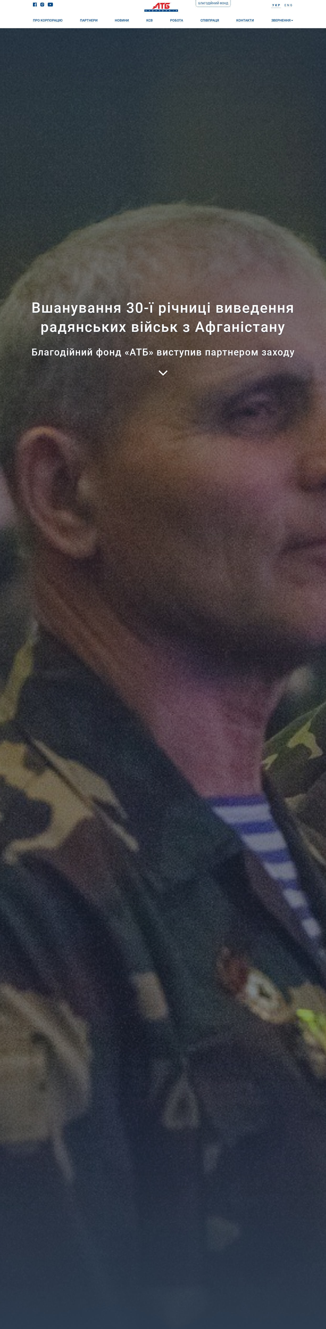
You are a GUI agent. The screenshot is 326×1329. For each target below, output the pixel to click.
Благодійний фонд (213, 3)
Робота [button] (176, 20)
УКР (276, 5)
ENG (288, 5)
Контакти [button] (245, 20)
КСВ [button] (149, 20)
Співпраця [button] (209, 20)
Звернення (281, 20)
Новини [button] (122, 20)
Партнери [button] (89, 20)
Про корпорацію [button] (48, 20)
